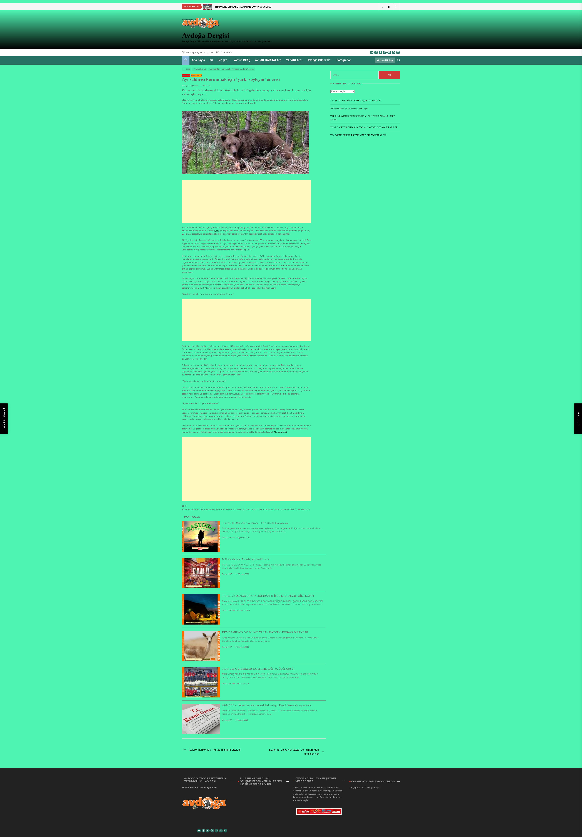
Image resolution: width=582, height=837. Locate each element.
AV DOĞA (201, 509)
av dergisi (192, 509)
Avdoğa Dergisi (205, 35)
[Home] (185, 60)
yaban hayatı (196, 75)
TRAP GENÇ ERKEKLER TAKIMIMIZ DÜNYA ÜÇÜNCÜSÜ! (258, 668)
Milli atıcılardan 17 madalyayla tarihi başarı (246, 559)
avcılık (208, 509)
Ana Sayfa (198, 60)
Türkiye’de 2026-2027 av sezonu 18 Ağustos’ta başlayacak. (255, 522)
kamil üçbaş (294, 509)
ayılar (216, 230)
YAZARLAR (293, 60)
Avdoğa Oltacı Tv (319, 60)
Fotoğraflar (343, 60)
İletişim (222, 60)
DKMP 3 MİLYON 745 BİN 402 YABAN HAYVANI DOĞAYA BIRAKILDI (265, 632)
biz (211, 60)
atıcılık (184, 509)
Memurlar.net (280, 432)
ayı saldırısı (217, 509)
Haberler (186, 75)
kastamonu (305, 509)
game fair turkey (281, 509)
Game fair (269, 509)
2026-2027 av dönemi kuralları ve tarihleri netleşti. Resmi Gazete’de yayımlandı (266, 705)
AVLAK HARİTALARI (268, 60)
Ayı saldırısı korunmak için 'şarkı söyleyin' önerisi (243, 509)
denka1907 (227, 538)
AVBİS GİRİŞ (242, 60)
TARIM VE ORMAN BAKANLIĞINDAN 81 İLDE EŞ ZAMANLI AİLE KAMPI (268, 595)
